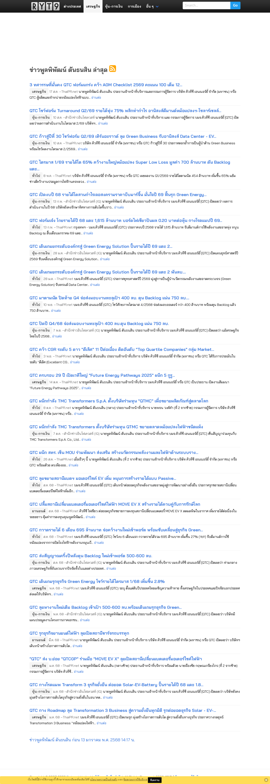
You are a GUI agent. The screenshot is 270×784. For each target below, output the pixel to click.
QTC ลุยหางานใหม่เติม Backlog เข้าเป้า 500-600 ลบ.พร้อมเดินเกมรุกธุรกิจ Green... (106, 607)
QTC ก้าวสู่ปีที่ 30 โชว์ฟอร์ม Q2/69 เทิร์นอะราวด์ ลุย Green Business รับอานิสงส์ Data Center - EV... (123, 136)
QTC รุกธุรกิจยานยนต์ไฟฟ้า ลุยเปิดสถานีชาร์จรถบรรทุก (79, 633)
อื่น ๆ (150, 6)
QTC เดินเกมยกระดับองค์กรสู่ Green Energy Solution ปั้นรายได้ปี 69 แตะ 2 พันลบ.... (108, 272)
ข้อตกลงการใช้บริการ (135, 779)
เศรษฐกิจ (93, 6)
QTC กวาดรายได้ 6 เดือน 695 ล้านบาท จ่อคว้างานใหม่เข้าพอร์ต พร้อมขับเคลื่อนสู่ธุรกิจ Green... (116, 529)
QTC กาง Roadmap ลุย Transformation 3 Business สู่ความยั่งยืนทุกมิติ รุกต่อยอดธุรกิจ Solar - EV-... (123, 710)
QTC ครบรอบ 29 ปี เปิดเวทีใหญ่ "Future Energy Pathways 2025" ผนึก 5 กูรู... (102, 375)
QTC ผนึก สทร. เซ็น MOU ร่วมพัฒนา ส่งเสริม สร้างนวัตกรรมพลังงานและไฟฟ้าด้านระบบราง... (114, 452)
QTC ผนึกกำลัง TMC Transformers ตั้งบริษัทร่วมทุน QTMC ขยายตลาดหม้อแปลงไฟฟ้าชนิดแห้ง (116, 426)
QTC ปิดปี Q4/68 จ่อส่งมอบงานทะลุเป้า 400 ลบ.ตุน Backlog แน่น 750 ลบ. (99, 323)
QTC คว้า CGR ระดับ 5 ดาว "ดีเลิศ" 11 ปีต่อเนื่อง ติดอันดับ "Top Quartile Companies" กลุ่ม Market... (122, 349)
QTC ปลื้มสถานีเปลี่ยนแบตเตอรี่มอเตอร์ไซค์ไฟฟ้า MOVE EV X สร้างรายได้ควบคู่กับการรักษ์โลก (115, 504)
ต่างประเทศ (72, 6)
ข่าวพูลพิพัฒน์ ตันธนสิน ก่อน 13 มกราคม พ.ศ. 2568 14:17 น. (82, 739)
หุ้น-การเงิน (114, 6)
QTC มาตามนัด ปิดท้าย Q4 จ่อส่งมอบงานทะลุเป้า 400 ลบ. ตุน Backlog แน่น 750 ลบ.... (109, 297)
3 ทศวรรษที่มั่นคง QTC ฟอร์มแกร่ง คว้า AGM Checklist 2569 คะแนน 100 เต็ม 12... (106, 84)
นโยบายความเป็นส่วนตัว (103, 779)
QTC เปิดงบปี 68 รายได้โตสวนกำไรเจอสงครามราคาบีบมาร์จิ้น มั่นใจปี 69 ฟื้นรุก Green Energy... (118, 194)
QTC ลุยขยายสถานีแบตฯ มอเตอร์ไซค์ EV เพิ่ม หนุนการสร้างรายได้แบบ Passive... (103, 478)
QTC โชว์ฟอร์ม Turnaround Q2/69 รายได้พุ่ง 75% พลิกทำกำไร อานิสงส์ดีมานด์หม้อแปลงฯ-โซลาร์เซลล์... (125, 110)
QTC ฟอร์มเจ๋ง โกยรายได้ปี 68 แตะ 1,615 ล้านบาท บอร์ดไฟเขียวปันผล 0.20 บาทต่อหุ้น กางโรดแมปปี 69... (126, 220)
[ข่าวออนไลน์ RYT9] (44, 6)
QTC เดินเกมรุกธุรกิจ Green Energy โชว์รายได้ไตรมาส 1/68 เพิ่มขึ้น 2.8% (97, 581)
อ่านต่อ (96, 97)
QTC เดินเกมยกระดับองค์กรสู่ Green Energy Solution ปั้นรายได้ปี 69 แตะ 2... (101, 246)
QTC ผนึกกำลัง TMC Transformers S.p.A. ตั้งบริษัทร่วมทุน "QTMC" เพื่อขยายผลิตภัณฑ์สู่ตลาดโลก (119, 400)
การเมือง (134, 6)
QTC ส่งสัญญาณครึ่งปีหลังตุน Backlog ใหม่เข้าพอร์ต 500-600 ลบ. (91, 555)
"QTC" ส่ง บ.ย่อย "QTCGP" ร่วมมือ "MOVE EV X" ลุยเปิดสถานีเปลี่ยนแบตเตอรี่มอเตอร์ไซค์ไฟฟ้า (116, 658)
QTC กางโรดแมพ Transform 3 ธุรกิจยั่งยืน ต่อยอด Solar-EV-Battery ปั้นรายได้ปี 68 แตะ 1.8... (116, 684)
